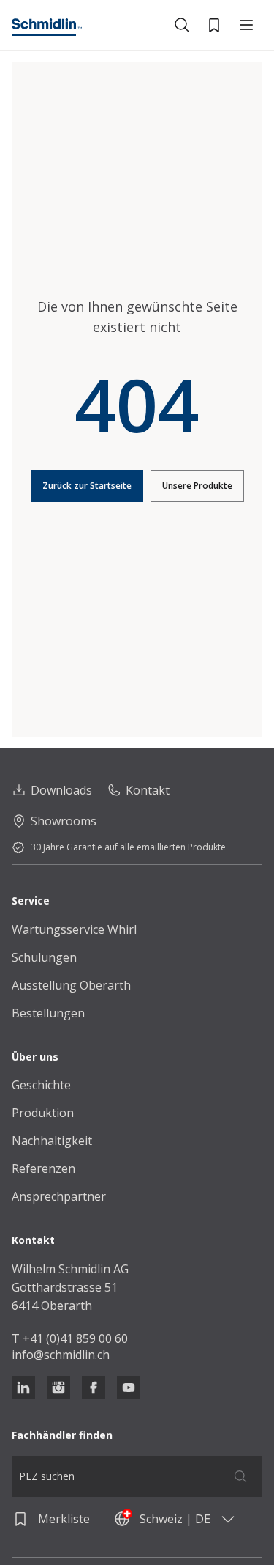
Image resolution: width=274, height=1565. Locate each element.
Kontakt (148, 790)
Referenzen (43, 1168)
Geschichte (41, 1085)
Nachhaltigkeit (52, 1141)
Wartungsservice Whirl (74, 929)
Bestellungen (48, 1013)
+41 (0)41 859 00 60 (75, 1338)
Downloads (61, 790)
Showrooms (63, 821)
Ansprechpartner (59, 1196)
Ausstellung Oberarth (71, 985)
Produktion (43, 1113)
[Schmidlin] (47, 27)
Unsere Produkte (197, 485)
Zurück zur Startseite (87, 485)
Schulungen (44, 957)
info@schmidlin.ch (61, 1355)
